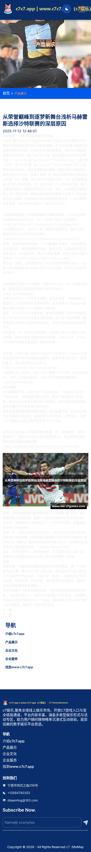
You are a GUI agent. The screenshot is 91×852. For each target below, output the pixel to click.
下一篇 (7, 614)
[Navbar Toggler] (81, 7)
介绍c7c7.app (15, 633)
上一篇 (7, 610)
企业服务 (11, 659)
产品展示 (11, 642)
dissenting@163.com (23, 800)
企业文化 (11, 650)
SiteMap (78, 847)
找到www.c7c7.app (19, 667)
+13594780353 (19, 793)
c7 (68, 847)
